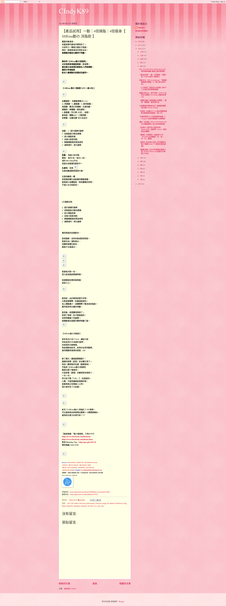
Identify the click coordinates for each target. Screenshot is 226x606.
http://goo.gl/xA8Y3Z (87, 442)
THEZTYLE (80, 462)
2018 (140, 41)
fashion (76, 503)
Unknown (141, 28)
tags (102, 506)
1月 (141, 179)
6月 (141, 161)
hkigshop (77, 506)
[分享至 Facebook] (98, 500)
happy (104, 503)
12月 (142, 52)
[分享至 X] (95, 500)
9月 (141, 62)
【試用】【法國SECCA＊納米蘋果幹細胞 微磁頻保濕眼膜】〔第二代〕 (153, 112)
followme (99, 503)
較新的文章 (64, 583)
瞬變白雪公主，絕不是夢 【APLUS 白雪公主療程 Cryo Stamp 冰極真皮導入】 (153, 95)
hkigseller (70, 506)
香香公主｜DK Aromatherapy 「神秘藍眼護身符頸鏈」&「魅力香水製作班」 (153, 82)
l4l (88, 506)
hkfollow (112, 503)
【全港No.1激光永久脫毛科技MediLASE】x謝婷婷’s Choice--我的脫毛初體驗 (153, 129)
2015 (69, 503)
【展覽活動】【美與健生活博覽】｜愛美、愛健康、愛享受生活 (153, 101)
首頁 (95, 583)
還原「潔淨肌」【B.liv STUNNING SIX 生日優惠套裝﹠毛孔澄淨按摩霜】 (153, 123)
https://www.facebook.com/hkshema (76, 436)
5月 (141, 165)
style (99, 506)
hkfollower (119, 503)
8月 (141, 66)
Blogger (121, 601)
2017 (140, 45)
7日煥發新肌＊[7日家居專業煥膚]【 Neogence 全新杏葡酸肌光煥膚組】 (152, 117)
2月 (141, 176)
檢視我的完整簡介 (142, 31)
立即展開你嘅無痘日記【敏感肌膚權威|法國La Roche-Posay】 (152, 107)
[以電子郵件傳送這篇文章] (91, 500)
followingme (91, 503)
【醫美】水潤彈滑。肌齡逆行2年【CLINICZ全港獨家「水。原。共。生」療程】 (151, 137)
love (95, 506)
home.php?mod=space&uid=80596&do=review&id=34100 (89, 492)
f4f (72, 503)
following (82, 503)
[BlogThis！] (93, 500)
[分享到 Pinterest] (100, 500)
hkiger (64, 506)
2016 (140, 49)
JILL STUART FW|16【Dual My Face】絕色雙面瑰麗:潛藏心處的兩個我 (152, 70)
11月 (142, 55)
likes (91, 506)
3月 (141, 172)
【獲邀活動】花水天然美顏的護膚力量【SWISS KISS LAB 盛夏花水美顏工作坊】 (152, 151)
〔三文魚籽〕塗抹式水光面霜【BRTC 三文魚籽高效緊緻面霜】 (153, 88)
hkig (125, 503)
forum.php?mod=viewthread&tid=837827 (84, 494)
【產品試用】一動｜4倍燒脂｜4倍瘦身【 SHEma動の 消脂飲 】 (152, 76)
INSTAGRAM (71, 462)
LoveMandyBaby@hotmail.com (91, 470)
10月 (142, 59)
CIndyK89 (74, 11)
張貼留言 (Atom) (70, 588)
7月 (141, 158)
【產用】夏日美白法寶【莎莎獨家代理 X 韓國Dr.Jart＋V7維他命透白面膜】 (152, 144)
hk (108, 503)
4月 (141, 169)
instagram (84, 506)
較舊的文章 (125, 583)
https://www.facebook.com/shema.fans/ (77, 439)
